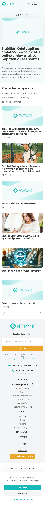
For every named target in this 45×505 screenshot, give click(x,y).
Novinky (24, 93)
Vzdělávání (22, 403)
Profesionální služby (22, 395)
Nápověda (22, 432)
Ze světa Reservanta (11, 102)
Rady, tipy (24, 97)
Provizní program (22, 427)
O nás (22, 416)
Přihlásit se (32, 4)
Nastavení (22, 493)
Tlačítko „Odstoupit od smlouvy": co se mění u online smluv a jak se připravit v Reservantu (21, 54)
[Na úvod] (10, 4)
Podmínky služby (29, 359)
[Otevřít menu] (41, 4)
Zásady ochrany (15, 359)
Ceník (22, 411)
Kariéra (22, 423)
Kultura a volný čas (22, 406)
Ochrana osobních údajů (22, 499)
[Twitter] (24, 444)
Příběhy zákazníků (10, 97)
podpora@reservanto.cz (24, 365)
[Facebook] (20, 444)
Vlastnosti (22, 379)
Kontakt (22, 436)
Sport (22, 392)
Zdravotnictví (22, 399)
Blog (22, 420)
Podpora (34, 93)
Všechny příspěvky (10, 93)
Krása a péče (22, 388)
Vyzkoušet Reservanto (22, 456)
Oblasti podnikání (22, 384)
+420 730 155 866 (24, 370)
